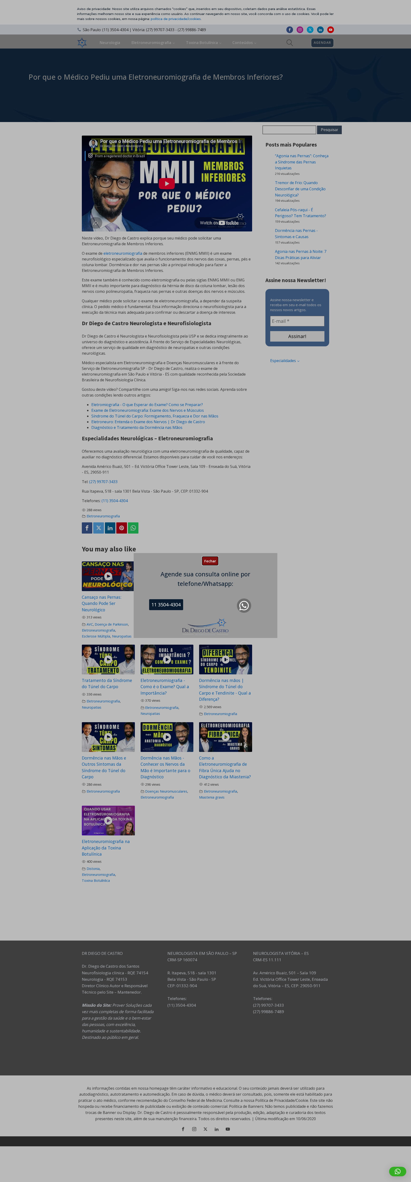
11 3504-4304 (166, 604)
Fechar (210, 561)
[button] (397, 1171)
